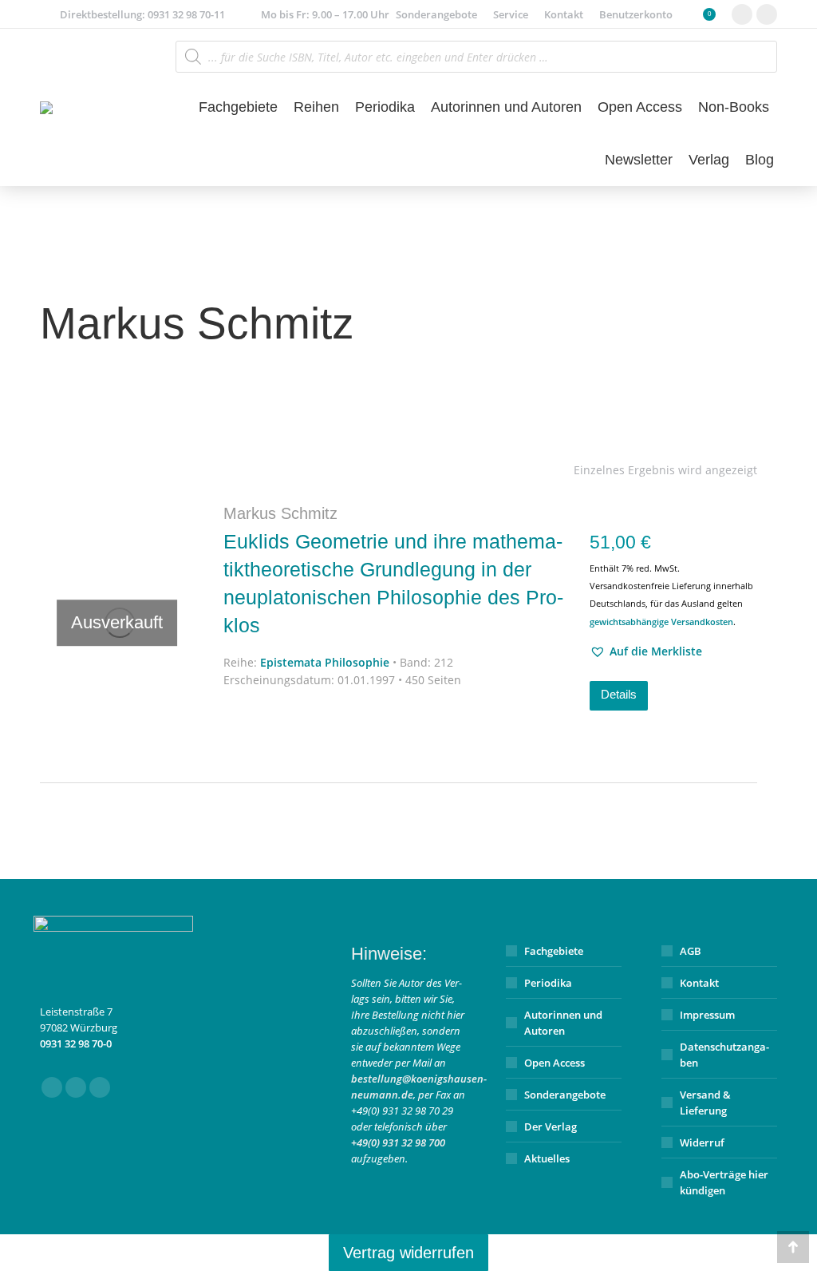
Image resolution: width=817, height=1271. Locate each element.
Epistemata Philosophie (324, 662)
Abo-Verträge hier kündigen (724, 1182)
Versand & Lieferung (705, 1102)
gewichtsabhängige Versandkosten (661, 622)
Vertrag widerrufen (408, 1252)
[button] (646, 651)
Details (619, 694)
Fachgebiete (553, 951)
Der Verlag (550, 1126)
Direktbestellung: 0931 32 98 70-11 (142, 14)
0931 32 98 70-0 (76, 1043)
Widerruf (702, 1142)
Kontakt (699, 983)
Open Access (554, 1062)
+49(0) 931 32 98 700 (398, 1142)
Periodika (548, 983)
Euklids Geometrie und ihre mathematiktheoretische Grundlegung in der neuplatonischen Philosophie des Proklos (393, 583)
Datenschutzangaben (724, 1054)
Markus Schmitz (280, 513)
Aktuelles (547, 1158)
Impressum (707, 1015)
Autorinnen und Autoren (563, 1023)
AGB (690, 951)
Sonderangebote (565, 1094)
